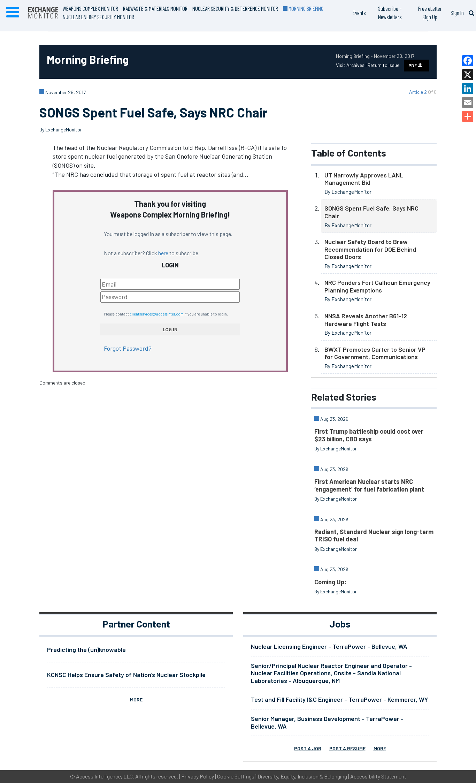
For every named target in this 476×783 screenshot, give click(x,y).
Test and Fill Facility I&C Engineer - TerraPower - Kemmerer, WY (339, 699)
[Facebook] (468, 61)
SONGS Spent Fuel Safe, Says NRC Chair (371, 212)
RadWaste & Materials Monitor (155, 8)
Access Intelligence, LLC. (105, 776)
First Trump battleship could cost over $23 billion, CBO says (368, 435)
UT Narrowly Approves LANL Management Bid (363, 179)
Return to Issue (383, 65)
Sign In (457, 12)
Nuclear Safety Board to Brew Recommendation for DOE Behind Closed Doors (370, 249)
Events (359, 12)
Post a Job (307, 748)
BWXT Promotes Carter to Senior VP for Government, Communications (374, 353)
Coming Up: (330, 582)
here (163, 253)
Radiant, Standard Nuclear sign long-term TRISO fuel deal (373, 535)
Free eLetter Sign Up (430, 12)
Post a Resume (347, 748)
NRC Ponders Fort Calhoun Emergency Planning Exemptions (377, 286)
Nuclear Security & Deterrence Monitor (235, 8)
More (136, 699)
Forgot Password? (128, 348)
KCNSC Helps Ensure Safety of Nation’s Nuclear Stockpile (126, 674)
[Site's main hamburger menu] (12, 12)
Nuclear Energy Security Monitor (98, 16)
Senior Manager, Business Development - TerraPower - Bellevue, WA (327, 722)
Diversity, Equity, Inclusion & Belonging (302, 776)
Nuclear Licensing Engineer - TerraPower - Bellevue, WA (329, 646)
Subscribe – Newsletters (390, 12)
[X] (468, 75)
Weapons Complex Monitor (90, 8)
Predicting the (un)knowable (86, 649)
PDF (413, 65)
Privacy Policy (197, 776)
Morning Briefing (305, 8)
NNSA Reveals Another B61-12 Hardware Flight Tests (365, 319)
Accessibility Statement (378, 776)
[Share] (468, 116)
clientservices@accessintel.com (157, 314)
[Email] (468, 102)
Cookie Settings (235, 776)
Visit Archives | (352, 65)
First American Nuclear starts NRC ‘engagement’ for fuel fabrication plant (369, 485)
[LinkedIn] (468, 89)
